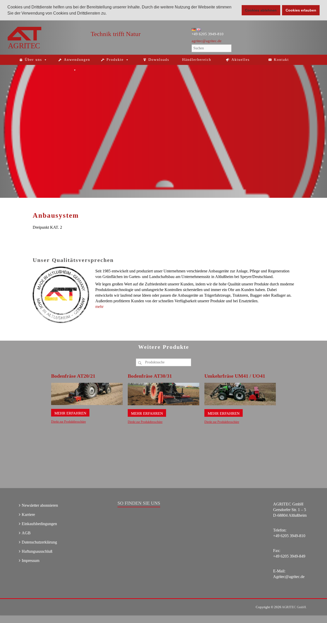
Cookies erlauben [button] (301, 10)
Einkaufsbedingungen (39, 524)
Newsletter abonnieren (40, 505)
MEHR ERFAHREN (70, 413)
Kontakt (281, 60)
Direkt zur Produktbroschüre (68, 421)
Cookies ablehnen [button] (261, 10)
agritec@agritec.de (206, 41)
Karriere (28, 514)
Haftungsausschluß (37, 551)
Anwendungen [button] (77, 60)
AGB (26, 533)
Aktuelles (240, 60)
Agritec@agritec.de (289, 576)
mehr (99, 306)
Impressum (30, 560)
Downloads (158, 60)
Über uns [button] (33, 60)
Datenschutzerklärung (39, 542)
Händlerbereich (196, 60)
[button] (108, 14)
